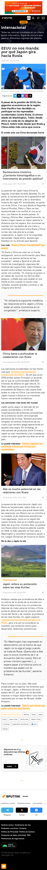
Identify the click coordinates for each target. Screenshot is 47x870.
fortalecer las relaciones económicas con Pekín (18, 373)
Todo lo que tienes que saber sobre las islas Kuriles (23, 707)
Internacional (10, 580)
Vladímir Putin (36, 719)
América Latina (8, 803)
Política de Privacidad (9, 832)
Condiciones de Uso (23, 825)
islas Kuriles (13, 719)
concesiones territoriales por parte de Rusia (21, 621)
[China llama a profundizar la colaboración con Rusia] (23, 334)
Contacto (22, 828)
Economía (17, 714)
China (4, 719)
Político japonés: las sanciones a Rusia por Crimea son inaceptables (22, 446)
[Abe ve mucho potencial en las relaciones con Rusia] (23, 470)
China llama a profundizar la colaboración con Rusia (20, 355)
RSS (28, 835)
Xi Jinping (5, 724)
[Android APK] (8, 846)
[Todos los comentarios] (3, 866)
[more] (42, 183)
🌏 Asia (33, 724)
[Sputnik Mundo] (7, 19)
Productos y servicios (9, 828)
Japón (40, 714)
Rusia (33, 714)
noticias (5, 729)
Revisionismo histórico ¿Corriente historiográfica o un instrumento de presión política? (23, 175)
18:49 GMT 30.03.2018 (10, 60)
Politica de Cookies (27, 832)
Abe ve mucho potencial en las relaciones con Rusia (22, 490)
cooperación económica (20, 724)
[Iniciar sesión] (33, 17)
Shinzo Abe (24, 719)
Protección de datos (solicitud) (13, 835)
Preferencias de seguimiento (12, 838)
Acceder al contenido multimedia (32, 91)
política (26, 714)
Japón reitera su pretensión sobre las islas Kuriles (20, 585)
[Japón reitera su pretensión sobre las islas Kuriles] (23, 561)
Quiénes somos (7, 825)
